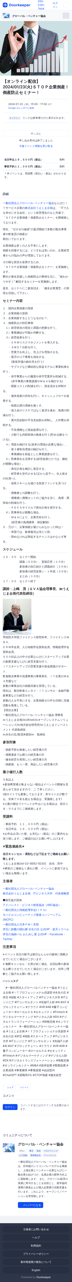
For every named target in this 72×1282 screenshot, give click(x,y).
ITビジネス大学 (42, 893)
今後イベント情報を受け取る (36, 145)
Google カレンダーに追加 (21, 107)
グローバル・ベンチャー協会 (29, 15)
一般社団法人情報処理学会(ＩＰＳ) (25, 910)
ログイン (10, 1107)
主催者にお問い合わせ (36, 1229)
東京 (31, 1151)
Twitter (8, 939)
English (36, 1270)
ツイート (24, 1087)
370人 (22, 1151)
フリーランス (50, 1155)
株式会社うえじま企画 (39, 208)
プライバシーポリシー (36, 1253)
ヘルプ (36, 1237)
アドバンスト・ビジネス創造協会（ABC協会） (32, 905)
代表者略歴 (62, 893)
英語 (39, 1151)
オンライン (15, 118)
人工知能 (23, 1155)
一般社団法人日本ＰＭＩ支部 (21, 924)
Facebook (56, 934)
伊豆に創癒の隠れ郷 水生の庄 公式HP (26, 929)
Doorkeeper (44, 1277)
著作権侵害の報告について (36, 1261)
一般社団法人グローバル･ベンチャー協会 (28, 203)
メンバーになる (31, 1204)
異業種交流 (35, 1155)
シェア (10, 1087)
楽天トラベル (60, 929)
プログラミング (51, 1151)
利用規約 (36, 1245)
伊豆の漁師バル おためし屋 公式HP (25, 934)
